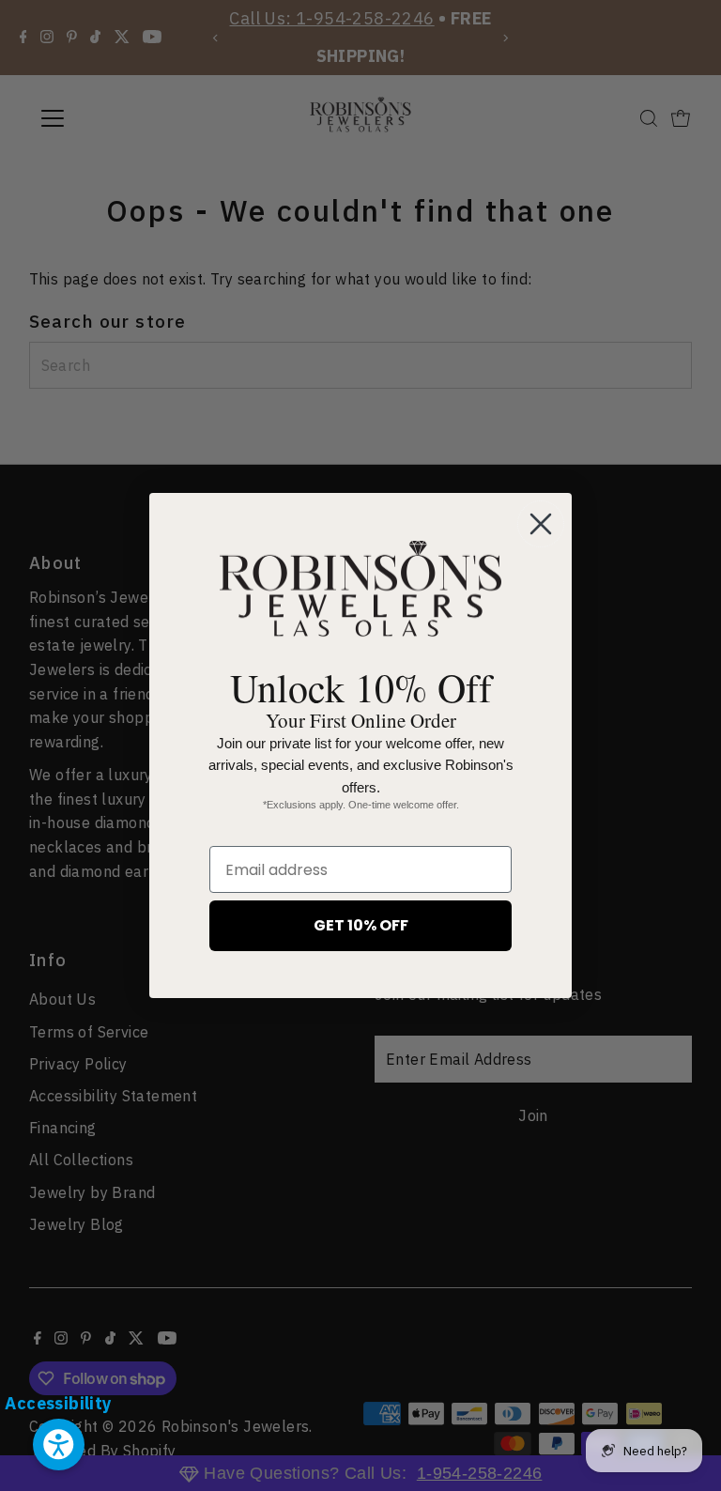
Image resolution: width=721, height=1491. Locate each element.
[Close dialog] (540, 523)
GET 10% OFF (361, 925)
